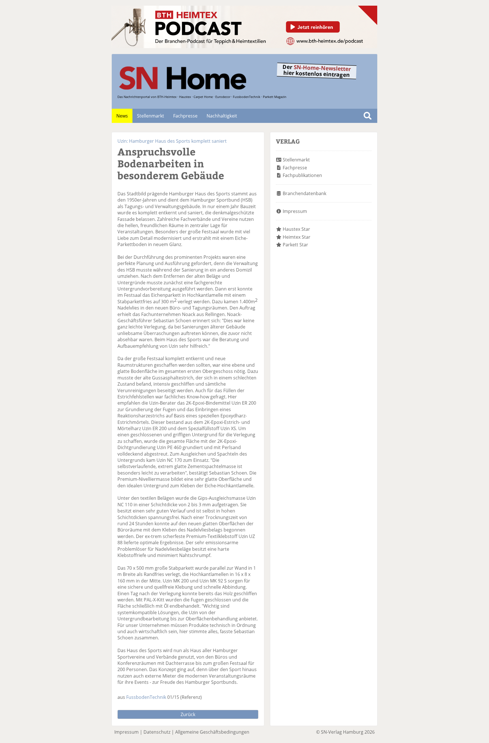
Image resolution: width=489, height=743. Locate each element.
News (122, 116)
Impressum (295, 211)
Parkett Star (295, 245)
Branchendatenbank (304, 193)
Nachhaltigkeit (222, 116)
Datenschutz (156, 732)
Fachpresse (185, 116)
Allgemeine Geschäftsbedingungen (212, 732)
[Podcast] (244, 46)
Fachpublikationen (302, 175)
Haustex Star (296, 229)
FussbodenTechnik (146, 697)
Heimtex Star (296, 237)
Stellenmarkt (150, 116)
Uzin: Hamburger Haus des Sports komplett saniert (172, 141)
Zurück (188, 714)
